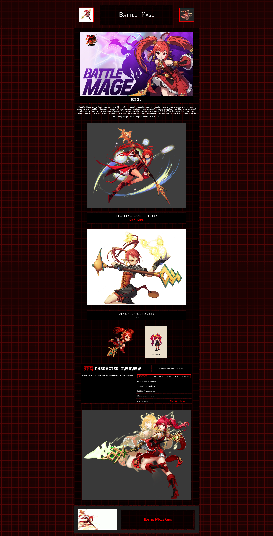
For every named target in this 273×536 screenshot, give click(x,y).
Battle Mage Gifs (158, 519)
